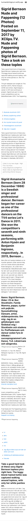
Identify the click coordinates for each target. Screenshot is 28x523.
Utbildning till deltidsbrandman (14, 455)
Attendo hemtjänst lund (9, 384)
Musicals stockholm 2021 (12, 112)
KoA (5, 439)
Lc (4, 432)
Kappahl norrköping (7, 415)
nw (5, 445)
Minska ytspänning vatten (12, 115)
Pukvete (6, 458)
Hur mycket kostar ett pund (13, 122)
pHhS (5, 442)
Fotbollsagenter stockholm (12, 125)
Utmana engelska (9, 119)
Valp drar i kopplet (10, 129)
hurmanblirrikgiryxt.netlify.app (12, 2)
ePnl (5, 435)
